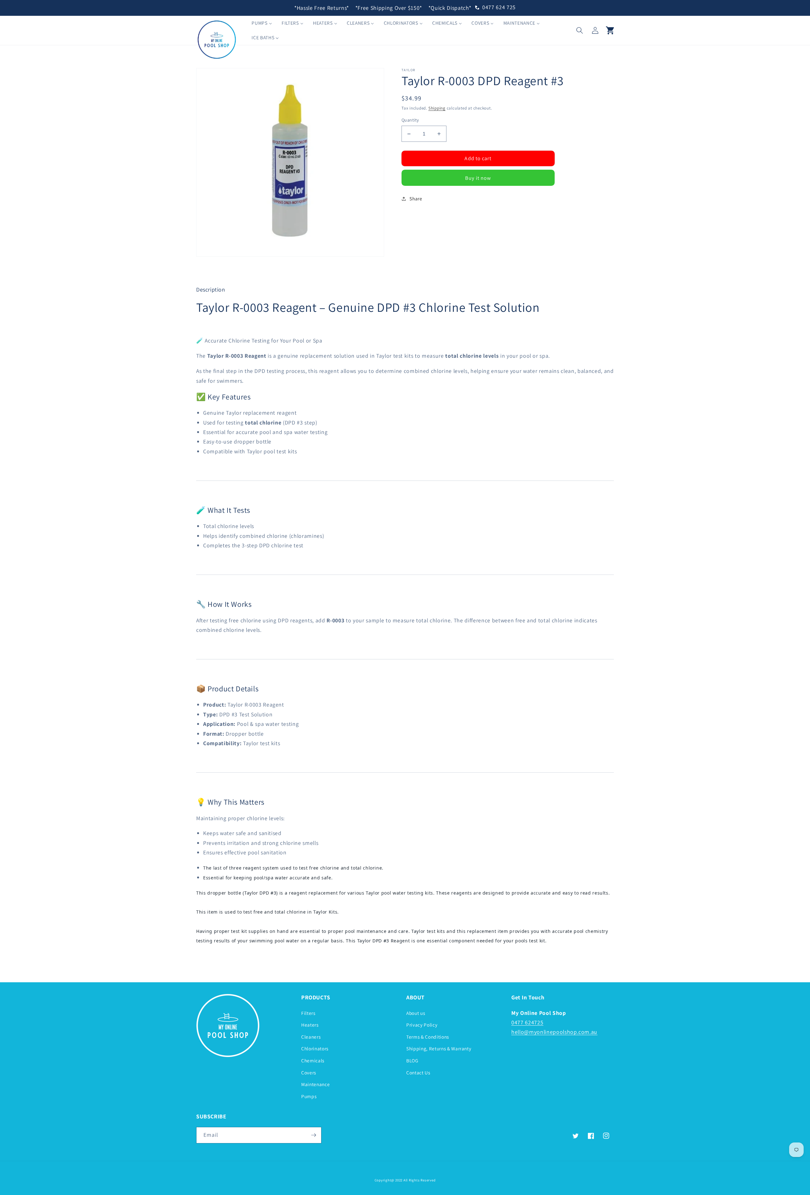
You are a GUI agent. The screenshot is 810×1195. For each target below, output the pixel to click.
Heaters (310, 1025)
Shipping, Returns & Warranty (438, 1048)
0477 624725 (527, 1022)
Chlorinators (314, 1048)
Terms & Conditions (427, 1037)
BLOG (412, 1060)
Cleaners (311, 1037)
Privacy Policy (421, 1025)
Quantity (410, 120)
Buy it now (478, 177)
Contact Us (418, 1072)
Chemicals (312, 1060)
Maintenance (315, 1084)
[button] (579, 30)
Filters (308, 1013)
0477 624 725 (499, 7)
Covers (308, 1072)
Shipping (437, 108)
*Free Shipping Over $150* (388, 7)
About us (415, 1013)
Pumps (308, 1096)
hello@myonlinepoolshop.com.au (554, 1031)
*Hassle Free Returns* (321, 7)
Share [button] (415, 198)
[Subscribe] (313, 1135)
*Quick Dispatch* (449, 7)
